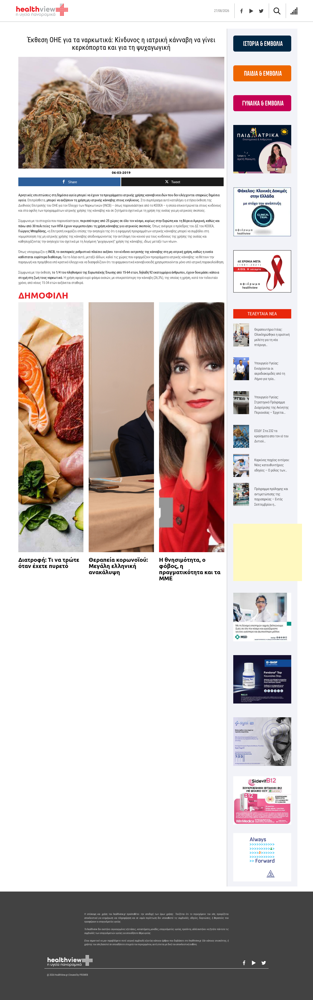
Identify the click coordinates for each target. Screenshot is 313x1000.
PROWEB (84, 974)
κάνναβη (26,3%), (153, 278)
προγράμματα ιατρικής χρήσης (124, 195)
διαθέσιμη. (55, 257)
